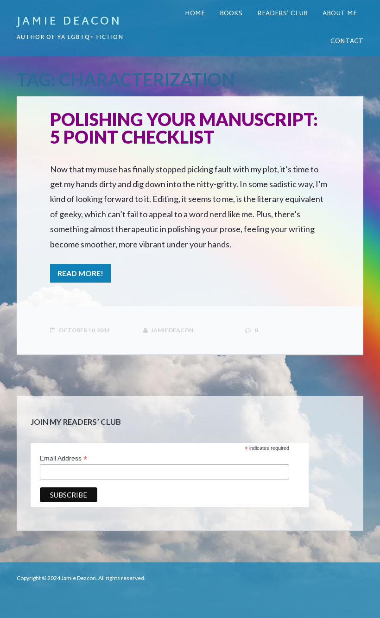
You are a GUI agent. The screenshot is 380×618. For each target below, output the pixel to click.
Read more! (80, 273)
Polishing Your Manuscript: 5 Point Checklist (184, 127)
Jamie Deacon (69, 22)
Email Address (63, 458)
